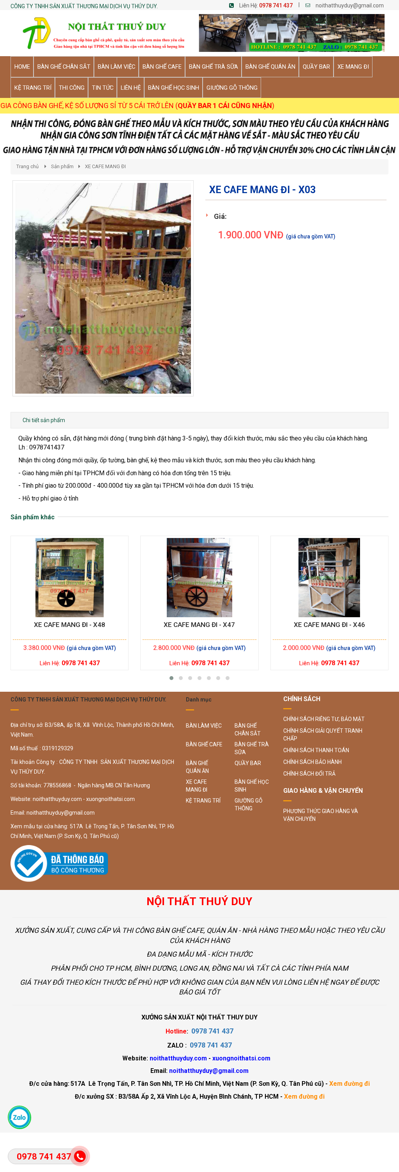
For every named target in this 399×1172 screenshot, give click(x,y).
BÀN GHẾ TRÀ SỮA (252, 748)
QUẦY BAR (248, 763)
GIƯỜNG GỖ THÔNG (249, 804)
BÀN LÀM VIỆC (204, 726)
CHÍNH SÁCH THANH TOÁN (316, 750)
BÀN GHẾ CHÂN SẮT (248, 730)
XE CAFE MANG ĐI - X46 (329, 625)
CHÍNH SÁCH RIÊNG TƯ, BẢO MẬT (324, 719)
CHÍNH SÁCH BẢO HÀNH (312, 762)
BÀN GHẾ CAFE (204, 744)
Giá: (220, 216)
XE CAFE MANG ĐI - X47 (199, 625)
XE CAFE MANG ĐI (105, 166)
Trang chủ (27, 166)
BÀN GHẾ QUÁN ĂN (197, 767)
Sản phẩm (62, 166)
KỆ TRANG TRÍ (203, 800)
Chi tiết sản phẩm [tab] (44, 420)
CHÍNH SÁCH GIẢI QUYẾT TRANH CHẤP (322, 735)
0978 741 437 (276, 5)
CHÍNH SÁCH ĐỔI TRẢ (309, 774)
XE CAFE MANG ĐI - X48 (69, 625)
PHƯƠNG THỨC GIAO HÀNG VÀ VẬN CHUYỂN (320, 815)
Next (207, 296)
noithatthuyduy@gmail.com (350, 5)
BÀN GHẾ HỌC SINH (252, 786)
